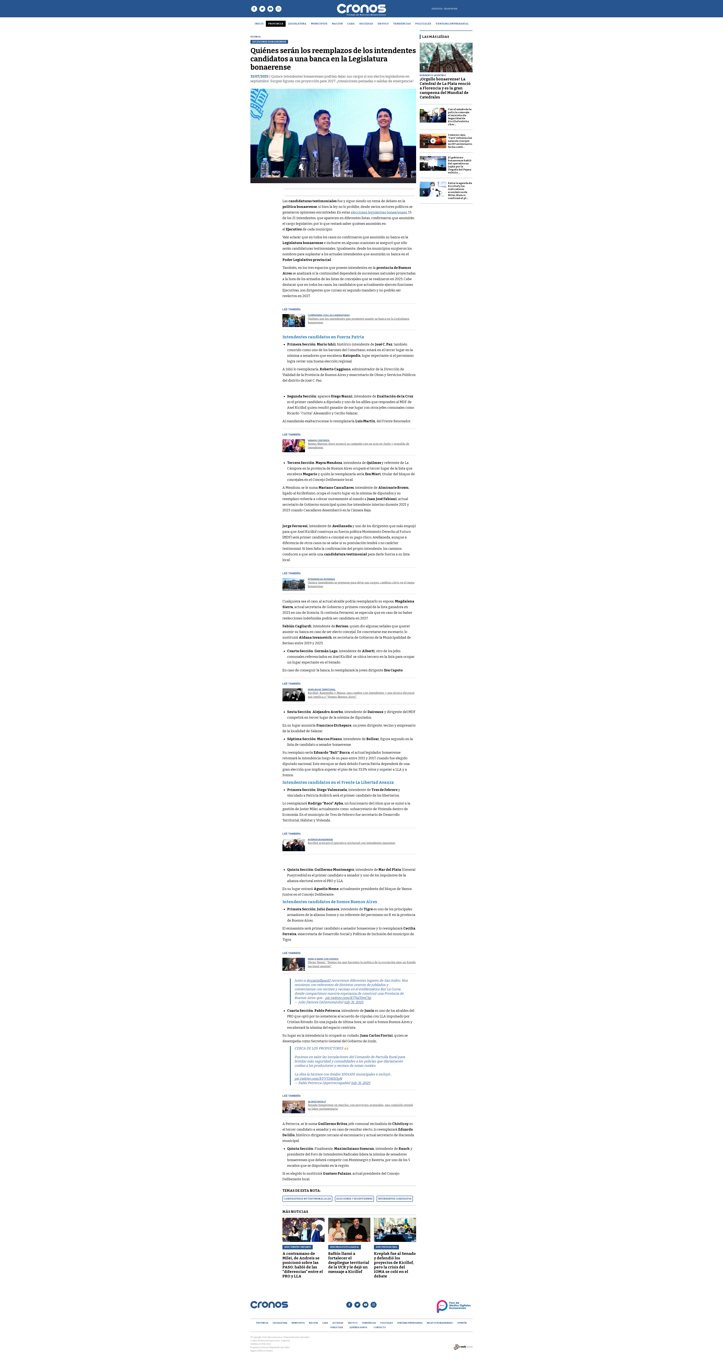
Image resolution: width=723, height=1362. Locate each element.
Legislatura (297, 23)
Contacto (380, 1327)
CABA (351, 23)
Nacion (337, 23)
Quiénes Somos (358, 1327)
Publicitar (336, 1327)
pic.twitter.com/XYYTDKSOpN (318, 1079)
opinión (462, 1323)
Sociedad (366, 23)
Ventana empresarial (452, 23)
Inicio (259, 23)
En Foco (383, 23)
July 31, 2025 (353, 1002)
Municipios (319, 23)
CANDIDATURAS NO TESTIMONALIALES (307, 1198)
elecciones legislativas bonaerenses (379, 212)
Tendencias (402, 23)
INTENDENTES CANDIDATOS (395, 1198)
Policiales (423, 23)
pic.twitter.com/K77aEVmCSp (348, 998)
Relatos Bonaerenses (440, 1323)
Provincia (275, 23)
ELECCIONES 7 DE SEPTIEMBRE (354, 1198)
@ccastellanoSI (318, 980)
